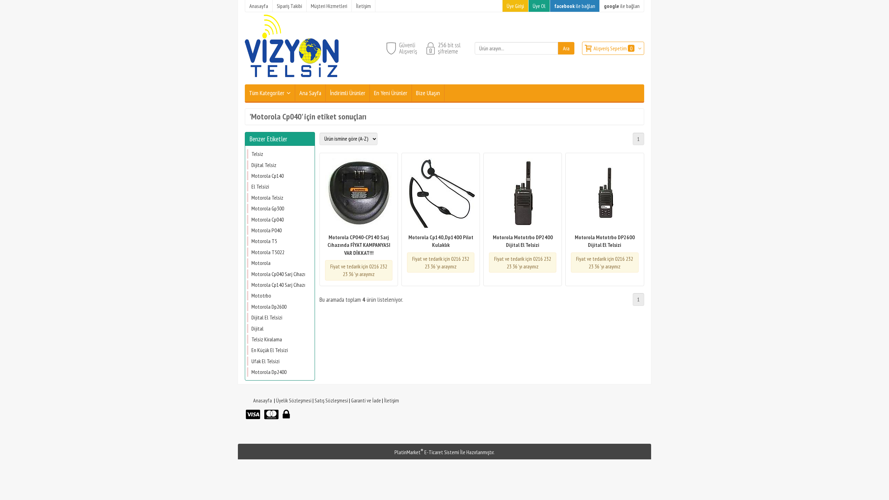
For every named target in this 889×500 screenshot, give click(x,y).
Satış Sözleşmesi (331, 400)
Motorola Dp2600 (268, 306)
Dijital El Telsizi (266, 317)
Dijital (257, 328)
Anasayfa (262, 400)
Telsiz (257, 153)
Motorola (261, 262)
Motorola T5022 (267, 252)
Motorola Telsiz (267, 197)
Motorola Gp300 (267, 208)
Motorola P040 (266, 230)
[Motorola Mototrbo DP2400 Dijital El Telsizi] (522, 194)
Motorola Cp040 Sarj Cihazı (278, 273)
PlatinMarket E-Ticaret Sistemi (426, 452)
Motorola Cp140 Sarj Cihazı (278, 284)
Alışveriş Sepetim (612, 48)
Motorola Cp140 (267, 175)
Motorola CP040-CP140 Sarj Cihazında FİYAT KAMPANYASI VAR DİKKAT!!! (358, 245)
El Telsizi (260, 186)
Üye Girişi (515, 5)
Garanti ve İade (366, 400)
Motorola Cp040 (267, 219)
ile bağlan (574, 5)
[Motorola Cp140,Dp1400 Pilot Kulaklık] (440, 194)
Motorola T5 (264, 241)
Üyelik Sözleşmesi (293, 400)
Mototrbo (261, 295)
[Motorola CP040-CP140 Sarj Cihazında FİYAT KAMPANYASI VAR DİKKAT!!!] (358, 194)
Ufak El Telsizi (265, 361)
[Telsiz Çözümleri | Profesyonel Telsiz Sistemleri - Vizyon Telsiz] (292, 80)
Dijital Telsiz (263, 164)
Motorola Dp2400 (268, 371)
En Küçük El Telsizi (269, 350)
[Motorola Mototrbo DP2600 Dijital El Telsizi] (604, 194)
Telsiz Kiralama (266, 339)
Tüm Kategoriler (266, 93)
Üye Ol (539, 5)
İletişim (391, 400)
